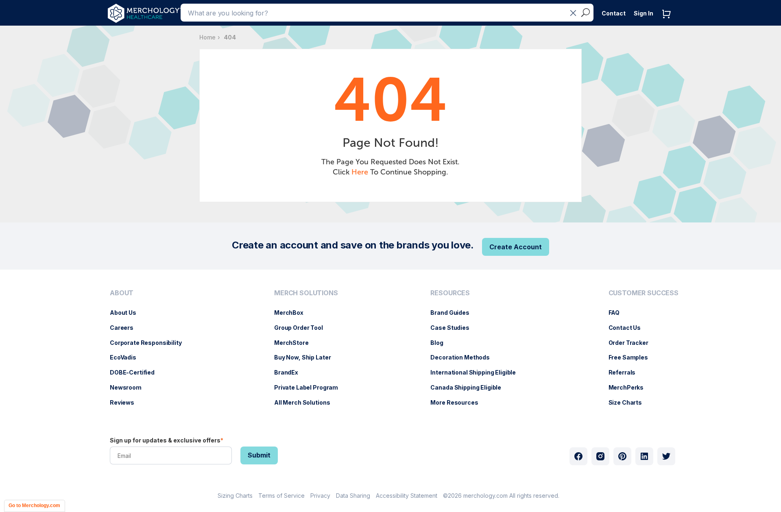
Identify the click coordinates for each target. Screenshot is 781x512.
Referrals (626, 372)
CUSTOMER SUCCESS (643, 293)
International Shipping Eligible (477, 372)
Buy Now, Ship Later (306, 357)
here (359, 172)
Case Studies (453, 327)
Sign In (643, 13)
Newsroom (130, 387)
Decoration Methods (463, 357)
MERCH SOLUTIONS (306, 293)
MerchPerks (630, 387)
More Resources (458, 402)
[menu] (148, 351)
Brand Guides (453, 312)
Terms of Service (281, 495)
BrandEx (290, 372)
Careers (125, 327)
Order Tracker (632, 342)
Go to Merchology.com (34, 505)
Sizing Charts (235, 495)
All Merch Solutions (306, 402)
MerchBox (292, 312)
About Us (127, 312)
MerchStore (295, 342)
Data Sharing (353, 495)
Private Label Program (310, 387)
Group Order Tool (302, 327)
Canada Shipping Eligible (469, 387)
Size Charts (629, 402)
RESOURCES (450, 293)
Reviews (126, 402)
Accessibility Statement (406, 495)
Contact (614, 13)
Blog (440, 342)
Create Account (515, 247)
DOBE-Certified (136, 372)
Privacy (320, 495)
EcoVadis (127, 357)
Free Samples (632, 357)
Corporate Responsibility (150, 342)
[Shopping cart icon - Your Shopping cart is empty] (668, 22)
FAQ (618, 312)
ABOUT (121, 293)
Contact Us (629, 327)
